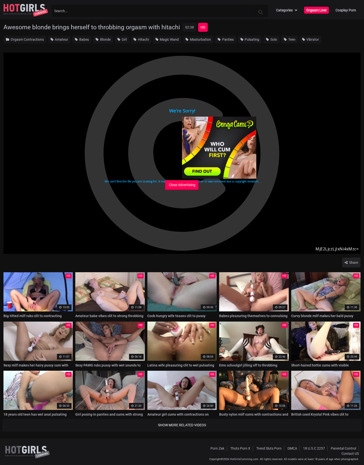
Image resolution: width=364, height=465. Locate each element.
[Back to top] (350, 450)
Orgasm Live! (316, 10)
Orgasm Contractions (27, 39)
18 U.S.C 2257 (314, 448)
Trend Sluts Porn (269, 448)
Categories (284, 10)
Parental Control (343, 448)
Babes (83, 39)
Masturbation (200, 39)
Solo (273, 39)
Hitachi (143, 39)
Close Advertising (182, 185)
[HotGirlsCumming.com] (25, 10)
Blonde (105, 39)
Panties (227, 39)
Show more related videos (182, 425)
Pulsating (251, 39)
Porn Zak (217, 448)
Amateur (61, 39)
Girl (124, 39)
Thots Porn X (240, 448)
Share (353, 263)
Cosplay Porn (346, 10)
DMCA (292, 448)
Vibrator (312, 39)
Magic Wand (169, 39)
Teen (291, 39)
